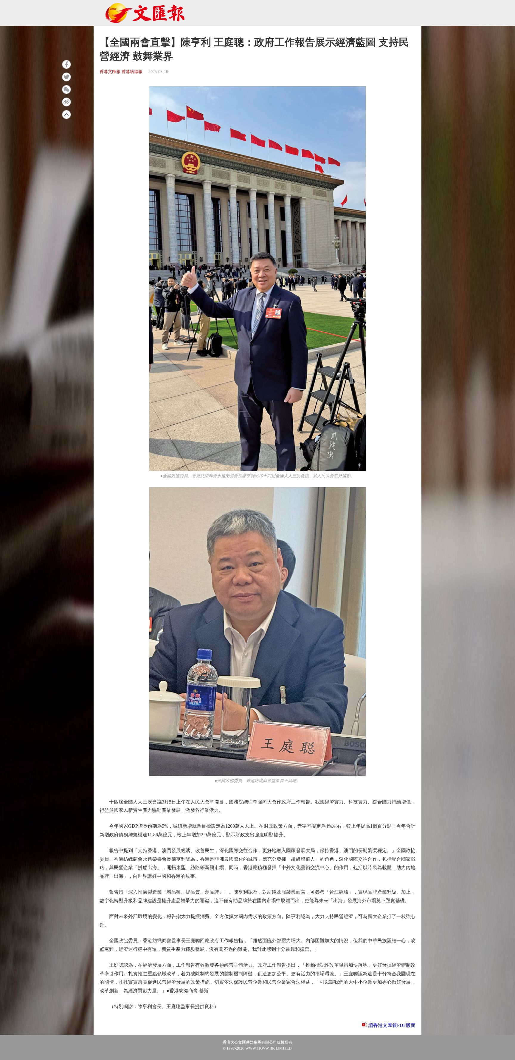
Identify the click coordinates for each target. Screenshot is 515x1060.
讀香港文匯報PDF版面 (391, 1025)
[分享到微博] (66, 102)
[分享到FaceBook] (66, 64)
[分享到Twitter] (66, 76)
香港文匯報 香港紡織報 (121, 71)
